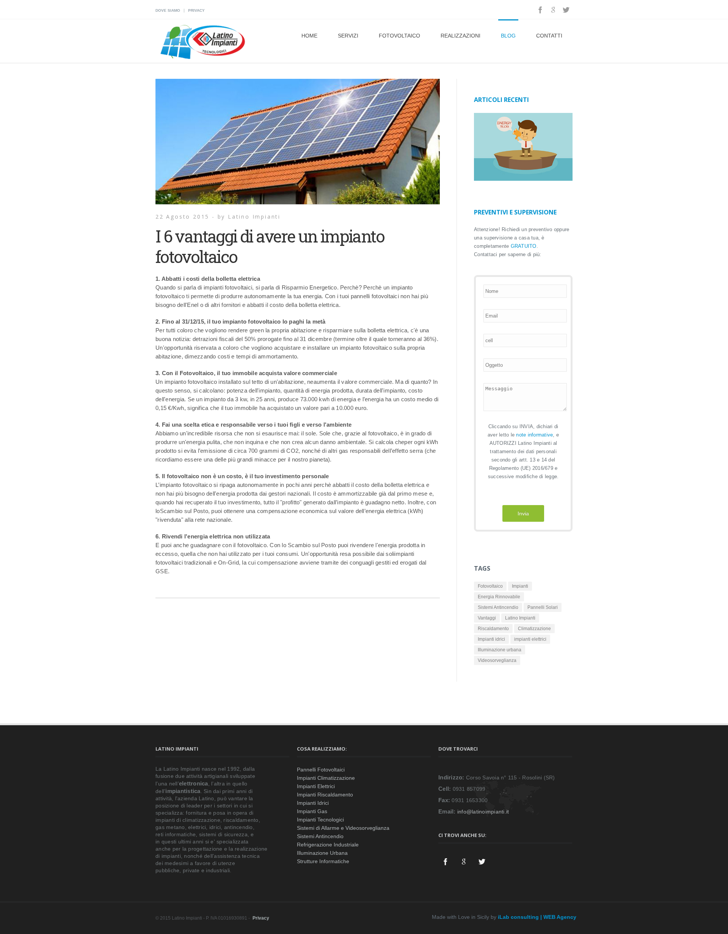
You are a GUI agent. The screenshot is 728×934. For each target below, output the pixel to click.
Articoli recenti (501, 99)
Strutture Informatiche (323, 861)
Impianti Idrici (313, 803)
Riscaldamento (493, 628)
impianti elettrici (530, 639)
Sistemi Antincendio (498, 607)
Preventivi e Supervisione (515, 212)
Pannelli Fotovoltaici (321, 770)
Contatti (549, 36)
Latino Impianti (520, 618)
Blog (508, 36)
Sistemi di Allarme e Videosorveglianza (343, 828)
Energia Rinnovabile (499, 596)
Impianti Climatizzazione (326, 778)
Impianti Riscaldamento (325, 795)
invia (523, 513)
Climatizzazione (534, 628)
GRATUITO (524, 246)
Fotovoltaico (399, 36)
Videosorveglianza (497, 660)
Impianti (520, 586)
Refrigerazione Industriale (328, 845)
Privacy (196, 10)
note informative (534, 435)
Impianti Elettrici (316, 786)
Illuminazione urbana (499, 649)
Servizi (348, 36)
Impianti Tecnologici (320, 820)
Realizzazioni (460, 36)
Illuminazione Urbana (322, 853)
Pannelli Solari (542, 607)
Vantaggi (487, 618)
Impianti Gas (312, 811)
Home (309, 36)
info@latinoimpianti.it (483, 812)
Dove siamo (167, 10)
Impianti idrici (491, 639)
